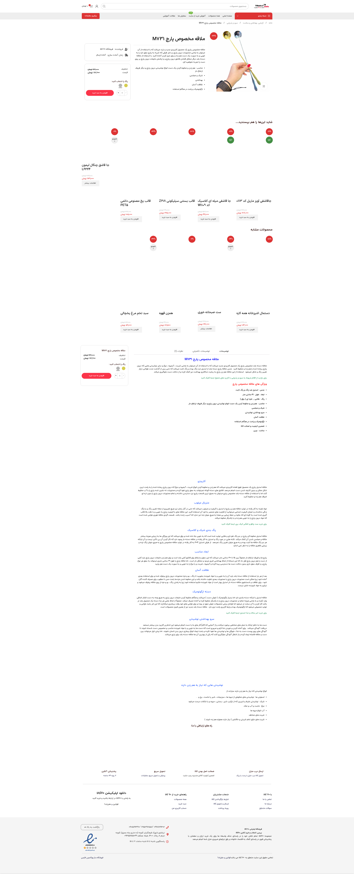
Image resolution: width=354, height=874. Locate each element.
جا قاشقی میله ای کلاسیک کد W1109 (214, 203)
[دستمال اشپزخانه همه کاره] (254, 253)
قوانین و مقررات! (224, 857)
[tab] (224, 351)
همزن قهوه (166, 313)
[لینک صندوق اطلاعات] (250, 773)
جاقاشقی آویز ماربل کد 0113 (253, 201)
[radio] (126, 85)
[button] (247, 217)
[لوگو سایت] (261, 6)
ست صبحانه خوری (209, 312)
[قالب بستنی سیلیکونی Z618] (177, 145)
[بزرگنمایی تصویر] (263, 86)
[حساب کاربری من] (97, 6)
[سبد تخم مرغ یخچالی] (138, 253)
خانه (270, 23)
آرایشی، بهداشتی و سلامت (252, 23)
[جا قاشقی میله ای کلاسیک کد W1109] (216, 145)
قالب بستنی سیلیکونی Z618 (177, 201)
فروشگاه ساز (98, 857)
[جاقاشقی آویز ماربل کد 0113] (254, 145)
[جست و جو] (104, 6)
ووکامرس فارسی (87, 857)
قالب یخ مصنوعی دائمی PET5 (135, 203)
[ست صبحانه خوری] (216, 253)
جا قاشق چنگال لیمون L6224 (95, 167)
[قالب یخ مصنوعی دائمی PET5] (138, 145)
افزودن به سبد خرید (100, 93)
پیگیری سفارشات (91, 15)
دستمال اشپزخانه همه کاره (253, 313)
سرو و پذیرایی (232, 23)
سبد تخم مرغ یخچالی (134, 313)
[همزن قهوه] (177, 253)
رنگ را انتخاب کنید (120, 81)
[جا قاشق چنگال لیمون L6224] (100, 145)
